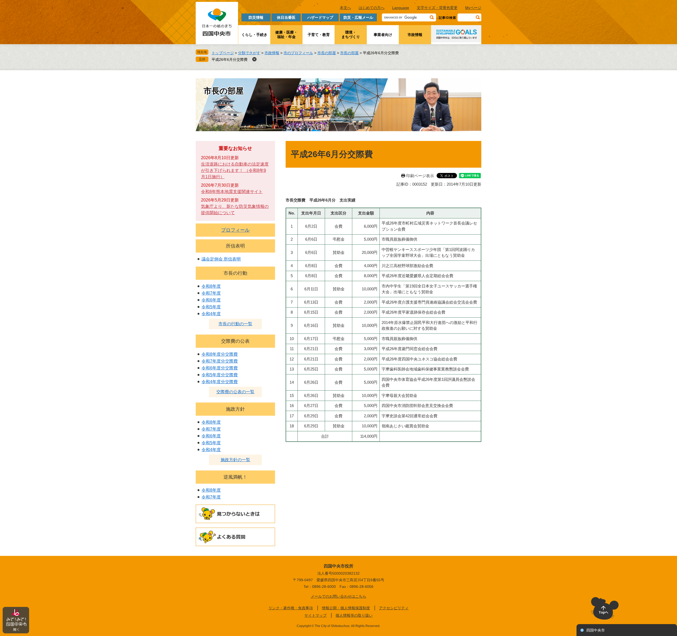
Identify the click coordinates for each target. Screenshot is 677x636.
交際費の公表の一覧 (235, 392)
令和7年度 (211, 293)
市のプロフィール (298, 53)
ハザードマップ (320, 17)
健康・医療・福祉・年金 (286, 34)
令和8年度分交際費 (220, 354)
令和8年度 (211, 286)
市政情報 (415, 35)
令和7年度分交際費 (220, 361)
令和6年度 (211, 300)
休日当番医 (286, 17)
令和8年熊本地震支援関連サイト (232, 191)
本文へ (345, 8)
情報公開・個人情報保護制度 (346, 608)
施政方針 (235, 409)
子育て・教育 (319, 35)
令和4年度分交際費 (220, 381)
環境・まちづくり (350, 34)
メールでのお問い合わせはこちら (338, 596)
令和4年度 (211, 314)
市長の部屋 (326, 53)
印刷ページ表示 (420, 175)
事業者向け (383, 35)
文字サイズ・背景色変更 (437, 8)
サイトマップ (315, 615)
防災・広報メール (358, 17)
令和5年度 (211, 307)
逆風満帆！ (235, 477)
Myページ (473, 8)
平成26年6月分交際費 (230, 59)
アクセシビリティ (394, 608)
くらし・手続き (254, 35)
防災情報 (256, 17)
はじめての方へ (372, 8)
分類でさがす (249, 53)
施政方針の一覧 (235, 459)
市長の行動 (235, 273)
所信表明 (235, 246)
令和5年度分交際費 (220, 375)
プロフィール (235, 230)
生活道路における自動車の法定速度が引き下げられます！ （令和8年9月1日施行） (235, 170)
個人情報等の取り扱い (354, 615)
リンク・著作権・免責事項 (290, 608)
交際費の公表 (235, 341)
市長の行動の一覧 (235, 324)
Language (400, 8)
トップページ (223, 53)
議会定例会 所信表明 (221, 259)
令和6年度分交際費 (220, 368)
